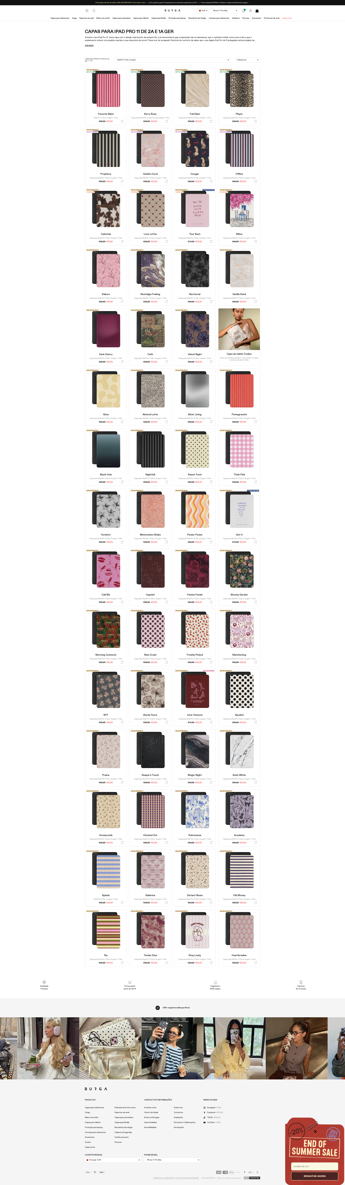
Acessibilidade (150, 1127)
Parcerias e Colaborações (184, 1122)
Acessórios (256, 18)
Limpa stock (287, 18)
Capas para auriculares (122, 18)
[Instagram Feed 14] (110, 1048)
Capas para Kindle (158, 18)
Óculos (88, 1142)
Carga (74, 18)
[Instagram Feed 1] (173, 1048)
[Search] (94, 10)
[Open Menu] (87, 10)
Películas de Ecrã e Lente (125, 1108)
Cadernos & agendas (123, 1132)
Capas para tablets (141, 18)
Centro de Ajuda (151, 1112)
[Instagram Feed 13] (48, 1048)
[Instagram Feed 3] (297, 1048)
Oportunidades (150, 1122)
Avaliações (178, 1117)
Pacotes (245, 18)
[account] (250, 10)
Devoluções (179, 1127)
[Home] (172, 10)
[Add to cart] (122, 121)
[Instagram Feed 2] (234, 1048)
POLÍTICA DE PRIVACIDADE (187, 1178)
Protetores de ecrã (271, 18)
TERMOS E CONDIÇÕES (163, 1178)
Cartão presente (122, 1137)
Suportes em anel (86, 18)
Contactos (178, 1112)
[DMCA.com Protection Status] (252, 1178)
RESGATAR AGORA (315, 1176)
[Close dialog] (315, 1131)
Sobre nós (178, 1108)
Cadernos (236, 18)
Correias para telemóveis (219, 18)
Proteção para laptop (177, 18)
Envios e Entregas (151, 1117)
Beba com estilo (103, 18)
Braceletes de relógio (197, 18)
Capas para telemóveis (60, 18)
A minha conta (150, 1108)
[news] (243, 10)
